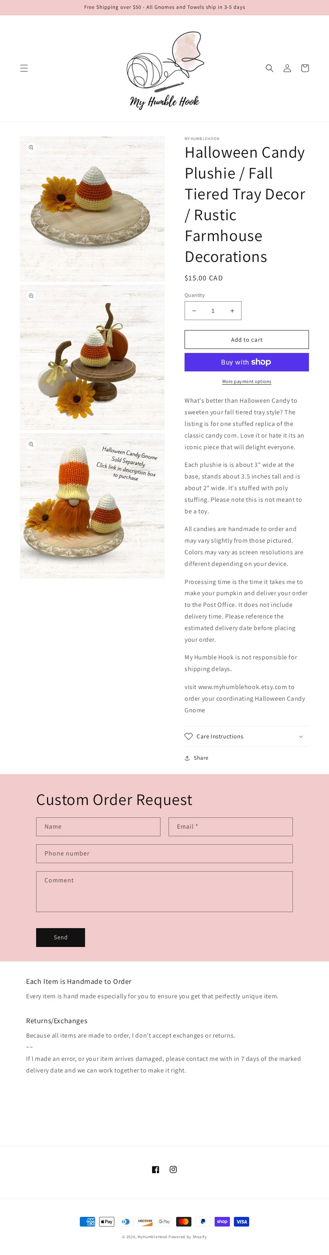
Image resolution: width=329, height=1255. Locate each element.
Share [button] (201, 757)
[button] (24, 68)
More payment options (247, 381)
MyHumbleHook (152, 1236)
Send (61, 937)
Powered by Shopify (188, 1236)
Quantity (195, 295)
